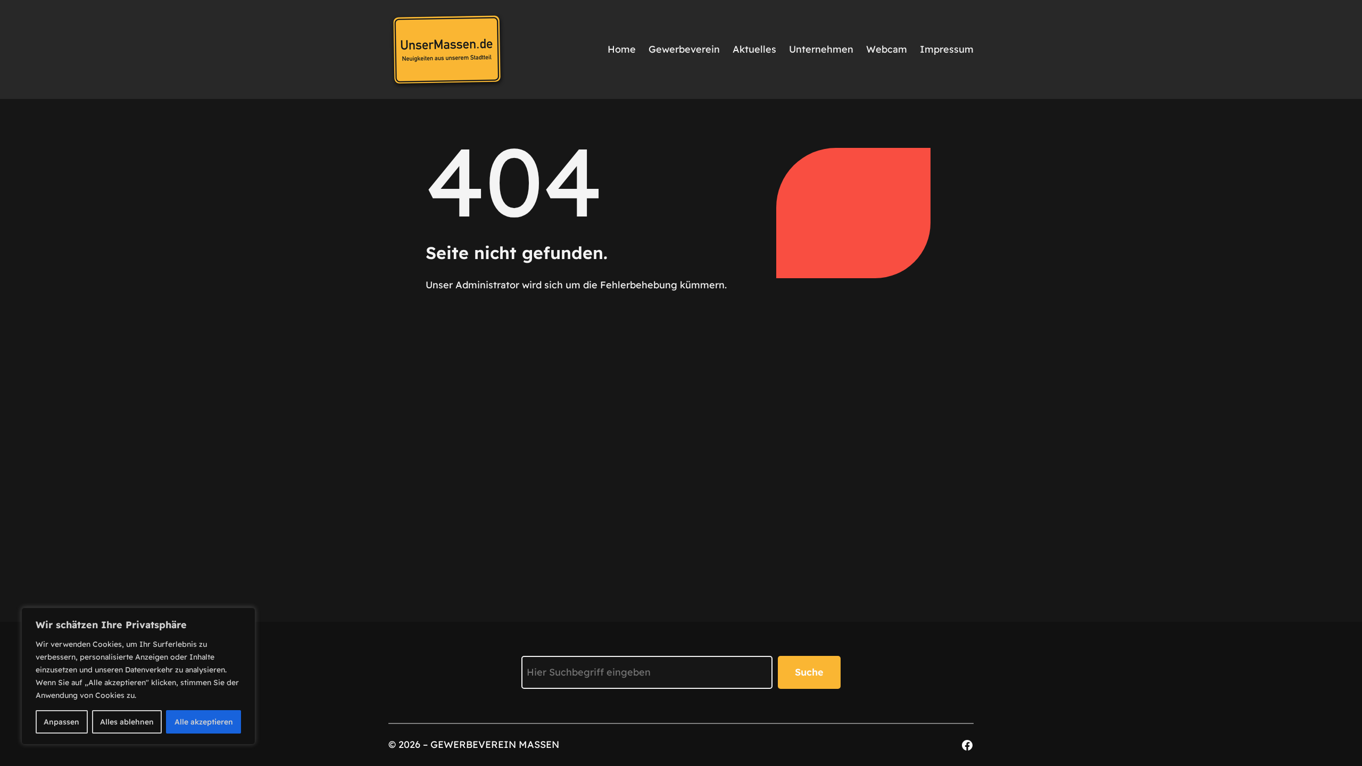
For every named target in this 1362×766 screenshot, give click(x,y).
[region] (138, 676)
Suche (809, 672)
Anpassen (61, 722)
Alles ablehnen (127, 722)
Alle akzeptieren (204, 722)
